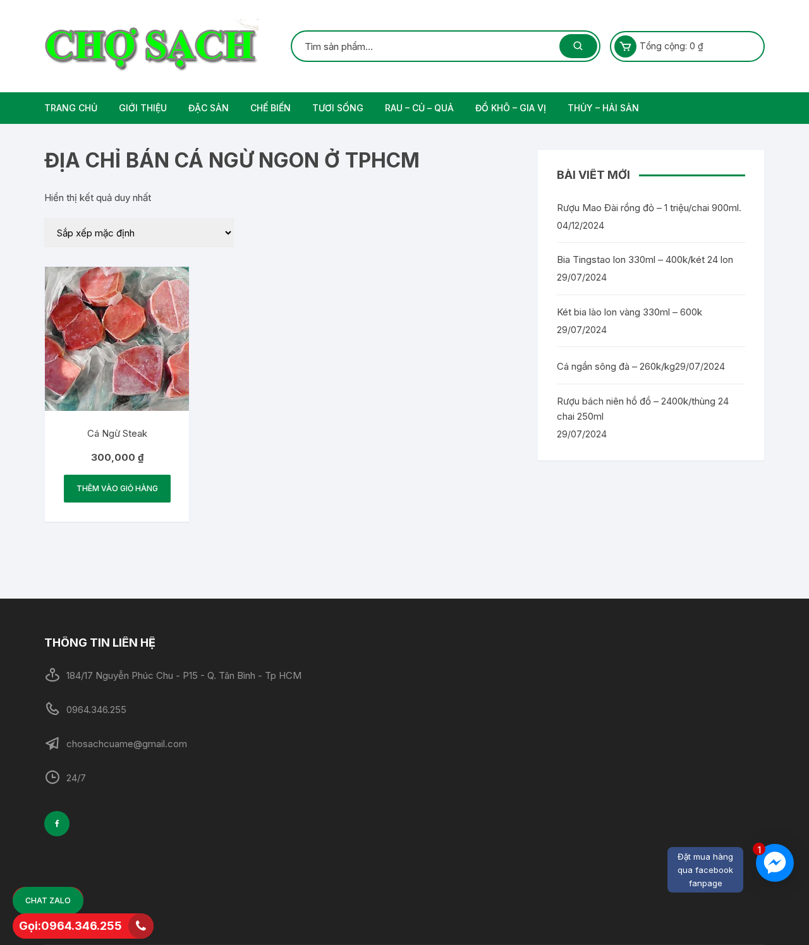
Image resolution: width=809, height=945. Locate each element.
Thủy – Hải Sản (603, 107)
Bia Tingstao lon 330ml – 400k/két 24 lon (645, 259)
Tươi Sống (337, 107)
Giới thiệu (143, 107)
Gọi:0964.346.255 (70, 925)
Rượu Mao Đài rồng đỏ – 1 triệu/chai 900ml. (649, 208)
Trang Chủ (70, 107)
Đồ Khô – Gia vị (510, 107)
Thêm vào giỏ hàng (117, 488)
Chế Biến (270, 107)
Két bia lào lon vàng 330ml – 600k (629, 312)
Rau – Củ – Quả (419, 107)
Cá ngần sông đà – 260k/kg (616, 366)
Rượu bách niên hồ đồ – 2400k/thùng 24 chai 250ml (643, 408)
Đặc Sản (208, 107)
